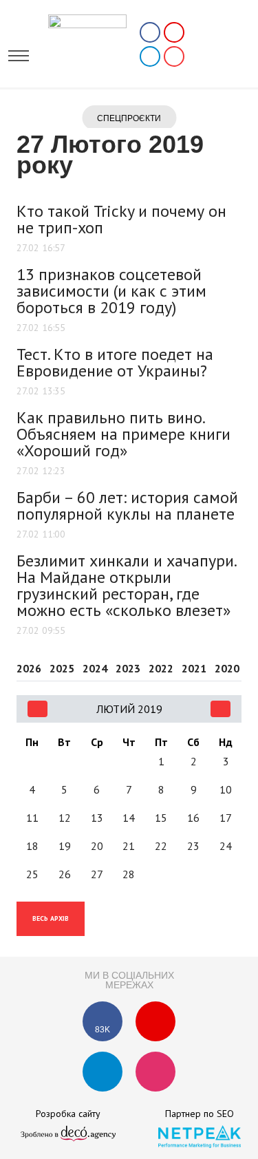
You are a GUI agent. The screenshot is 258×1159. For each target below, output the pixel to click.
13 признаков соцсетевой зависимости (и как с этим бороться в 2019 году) (111, 291)
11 (32, 817)
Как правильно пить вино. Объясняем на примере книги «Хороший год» (123, 434)
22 (161, 845)
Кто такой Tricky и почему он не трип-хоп (121, 219)
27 (97, 874)
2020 (227, 669)
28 (128, 874)
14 (128, 817)
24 (225, 845)
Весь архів (50, 918)
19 (64, 845)
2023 (128, 669)
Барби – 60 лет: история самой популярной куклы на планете (127, 505)
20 (97, 845)
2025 (62, 669)
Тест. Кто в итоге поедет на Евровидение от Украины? (115, 362)
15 (161, 817)
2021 (194, 669)
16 (193, 817)
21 (128, 845)
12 (64, 817)
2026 (29, 669)
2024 (95, 669)
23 (193, 845)
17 (225, 817)
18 (32, 845)
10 (225, 789)
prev (37, 709)
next (220, 709)
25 (32, 874)
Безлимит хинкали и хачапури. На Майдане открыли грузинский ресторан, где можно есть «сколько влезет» (126, 585)
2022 (161, 669)
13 (97, 817)
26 (64, 874)
